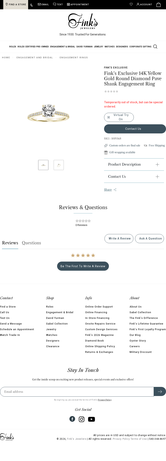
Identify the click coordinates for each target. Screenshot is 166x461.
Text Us (5, 318)
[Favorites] (132, 4)
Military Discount (141, 352)
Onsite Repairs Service (100, 323)
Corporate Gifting (140, 46)
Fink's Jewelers (76, 439)
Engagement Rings (74, 57)
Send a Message (11, 323)
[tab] (118, 238)
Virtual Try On (121, 117)
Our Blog (135, 335)
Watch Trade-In (10, 335)
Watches (110, 46)
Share (108, 190)
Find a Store (8, 306)
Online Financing (96, 312)
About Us (136, 306)
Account (146, 4)
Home (6, 57)
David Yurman (85, 46)
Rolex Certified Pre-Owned (33, 46)
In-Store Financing (97, 318)
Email (45, 4)
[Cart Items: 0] (158, 4)
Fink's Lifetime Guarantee (146, 323)
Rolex (12, 46)
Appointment (80, 4)
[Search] (154, 46)
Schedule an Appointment (17, 329)
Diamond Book (94, 340)
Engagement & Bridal (62, 46)
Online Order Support (99, 306)
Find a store (17, 4)
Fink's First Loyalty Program (148, 329)
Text (60, 4)
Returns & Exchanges (99, 352)
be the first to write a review (83, 266)
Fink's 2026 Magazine (99, 335)
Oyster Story (138, 340)
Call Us (4, 312)
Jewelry (98, 46)
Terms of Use (139, 439)
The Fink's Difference (144, 318)
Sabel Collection (57, 323)
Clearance (53, 346)
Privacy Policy (104, 400)
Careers (135, 346)
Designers (122, 46)
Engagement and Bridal (35, 57)
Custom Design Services (101, 329)
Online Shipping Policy (100, 346)
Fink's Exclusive (116, 67)
